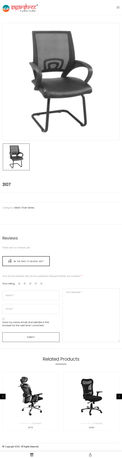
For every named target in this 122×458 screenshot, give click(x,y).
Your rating (8, 283)
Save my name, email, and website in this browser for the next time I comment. (25, 324)
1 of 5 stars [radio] (19, 283)
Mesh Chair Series (24, 207)
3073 (30, 427)
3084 (91, 427)
